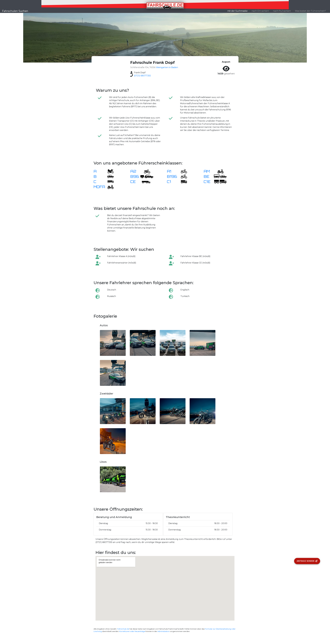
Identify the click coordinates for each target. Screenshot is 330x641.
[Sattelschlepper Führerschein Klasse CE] (145, 181)
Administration (164, 631)
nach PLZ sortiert (282, 11)
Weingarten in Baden (167, 67)
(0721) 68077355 (142, 75)
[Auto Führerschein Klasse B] (109, 176)
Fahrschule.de (123, 629)
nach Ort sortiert (260, 11)
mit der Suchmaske (238, 11)
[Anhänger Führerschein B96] (146, 176)
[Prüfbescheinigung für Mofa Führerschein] (109, 186)
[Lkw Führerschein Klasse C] (109, 181)
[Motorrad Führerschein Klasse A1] (182, 171)
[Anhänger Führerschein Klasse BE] (220, 176)
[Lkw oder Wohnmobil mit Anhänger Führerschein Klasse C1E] (220, 181)
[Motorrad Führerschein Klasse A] (109, 171)
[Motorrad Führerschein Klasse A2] (145, 171)
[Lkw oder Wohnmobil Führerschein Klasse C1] (182, 181)
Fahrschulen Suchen (15, 11)
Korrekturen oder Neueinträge (132, 631)
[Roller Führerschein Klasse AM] (219, 171)
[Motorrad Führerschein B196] (182, 176)
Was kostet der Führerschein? (310, 11)
